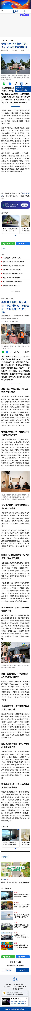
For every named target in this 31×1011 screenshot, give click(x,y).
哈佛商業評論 (18, 984)
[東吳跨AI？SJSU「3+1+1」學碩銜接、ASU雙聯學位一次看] (7, 936)
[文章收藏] (21, 84)
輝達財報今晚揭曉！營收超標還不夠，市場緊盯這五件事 (21, 926)
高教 (12, 40)
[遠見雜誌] (15, 11)
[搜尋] (28, 11)
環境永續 (5, 857)
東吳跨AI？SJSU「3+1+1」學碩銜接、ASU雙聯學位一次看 (21, 936)
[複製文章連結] (16, 83)
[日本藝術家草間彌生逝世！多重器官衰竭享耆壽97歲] (7, 946)
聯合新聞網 (4, 50)
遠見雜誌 (8, 984)
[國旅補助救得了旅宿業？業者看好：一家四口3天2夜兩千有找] (7, 895)
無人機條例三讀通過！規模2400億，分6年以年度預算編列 (21, 916)
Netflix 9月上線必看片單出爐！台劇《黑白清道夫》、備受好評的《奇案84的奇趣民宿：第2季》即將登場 (21, 906)
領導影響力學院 (18, 989)
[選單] (2, 11)
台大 (3, 248)
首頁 (2, 40)
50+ (9, 989)
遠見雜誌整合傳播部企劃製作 (9, 319)
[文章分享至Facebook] (10, 83)
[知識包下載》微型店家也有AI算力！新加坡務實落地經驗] (6, 1001)
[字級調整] (26, 83)
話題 (7, 299)
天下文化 (7, 987)
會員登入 (9, 970)
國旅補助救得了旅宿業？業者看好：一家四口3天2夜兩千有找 (22, 896)
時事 (12, 299)
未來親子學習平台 (18, 987)
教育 (7, 40)
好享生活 (16, 902)
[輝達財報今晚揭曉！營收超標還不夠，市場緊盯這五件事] (7, 926)
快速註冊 (22, 970)
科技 (15, 923)
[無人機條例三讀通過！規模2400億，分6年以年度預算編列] (7, 915)
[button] (15, 235)
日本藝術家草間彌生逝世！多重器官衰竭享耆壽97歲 (21, 946)
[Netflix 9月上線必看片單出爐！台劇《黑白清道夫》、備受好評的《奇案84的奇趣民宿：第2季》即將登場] (7, 905)
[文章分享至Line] (4, 83)
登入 (17, 90)
